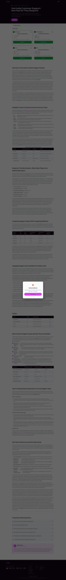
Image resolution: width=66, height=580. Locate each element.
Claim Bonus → (33, 294)
